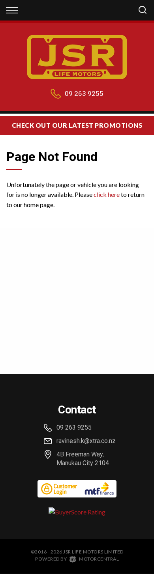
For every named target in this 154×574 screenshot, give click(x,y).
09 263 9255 (84, 93)
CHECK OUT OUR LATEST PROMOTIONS (77, 125)
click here (107, 194)
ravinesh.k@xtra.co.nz (86, 441)
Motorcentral (99, 559)
